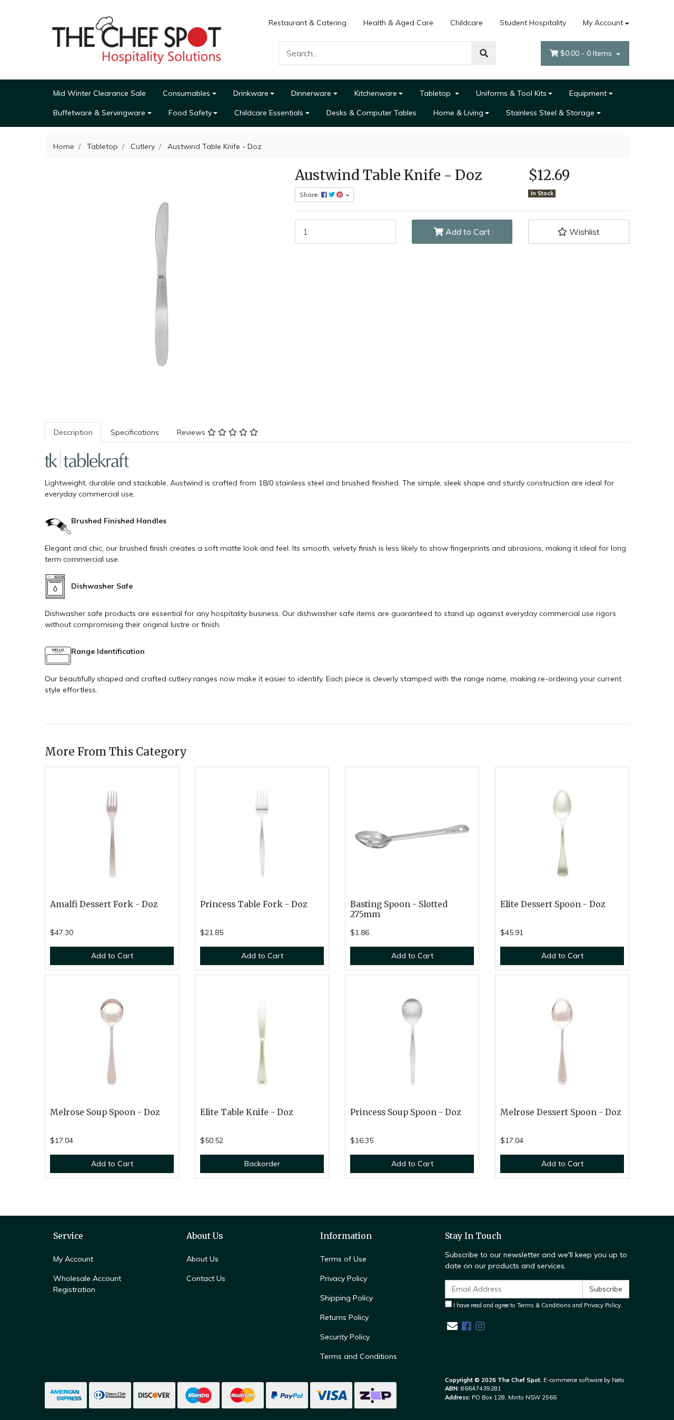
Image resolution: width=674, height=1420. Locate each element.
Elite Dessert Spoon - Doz (553, 904)
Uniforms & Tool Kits (511, 93)
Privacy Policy (343, 1278)
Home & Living (458, 112)
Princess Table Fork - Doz (254, 904)
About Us (202, 1259)
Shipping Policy (346, 1298)
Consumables (186, 93)
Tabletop (436, 93)
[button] (578, 232)
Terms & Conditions (544, 1305)
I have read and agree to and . (537, 1305)
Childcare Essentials (268, 112)
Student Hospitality (533, 22)
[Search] (484, 53)
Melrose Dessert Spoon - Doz (560, 1112)
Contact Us (205, 1278)
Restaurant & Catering (307, 22)
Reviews (192, 432)
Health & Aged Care (398, 22)
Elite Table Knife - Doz (246, 1112)
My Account (603, 22)
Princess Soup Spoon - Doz (405, 1112)
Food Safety (190, 112)
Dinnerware (311, 93)
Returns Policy (344, 1317)
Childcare (466, 22)
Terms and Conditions (358, 1356)
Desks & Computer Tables (371, 112)
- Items (587, 53)
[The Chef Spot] (137, 39)
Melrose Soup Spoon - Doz (105, 1112)
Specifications (135, 432)
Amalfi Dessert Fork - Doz (104, 904)
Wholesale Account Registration (87, 1284)
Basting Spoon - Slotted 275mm (399, 909)
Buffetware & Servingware (99, 112)
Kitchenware (375, 93)
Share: (310, 194)
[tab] (73, 432)
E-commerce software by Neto (584, 1380)
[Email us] (452, 1326)
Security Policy (345, 1337)
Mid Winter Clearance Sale (99, 93)
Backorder (262, 1163)
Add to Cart (466, 231)
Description (73, 432)
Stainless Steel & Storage (550, 112)
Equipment (588, 93)
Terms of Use (343, 1259)
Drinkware (251, 93)
